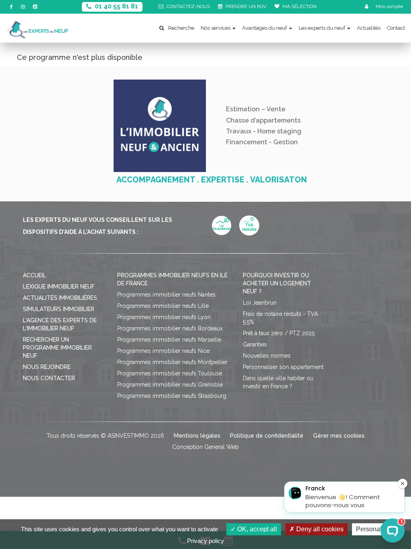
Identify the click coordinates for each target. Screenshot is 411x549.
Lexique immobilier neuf (59, 286)
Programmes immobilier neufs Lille (163, 306)
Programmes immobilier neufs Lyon (164, 317)
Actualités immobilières (60, 298)
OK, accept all (256, 529)
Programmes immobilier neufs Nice (163, 351)
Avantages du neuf (264, 28)
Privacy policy (205, 540)
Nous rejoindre (47, 367)
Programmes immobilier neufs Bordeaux (170, 328)
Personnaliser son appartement (283, 367)
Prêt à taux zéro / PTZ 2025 (279, 333)
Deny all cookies (319, 529)
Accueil (34, 275)
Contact (396, 28)
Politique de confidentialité (266, 435)
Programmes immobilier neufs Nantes (166, 294)
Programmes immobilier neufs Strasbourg (171, 396)
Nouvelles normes (267, 355)
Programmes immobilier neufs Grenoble (170, 384)
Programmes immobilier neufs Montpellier (172, 362)
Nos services (215, 28)
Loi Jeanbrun (260, 302)
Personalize (373, 529)
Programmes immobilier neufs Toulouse (169, 373)
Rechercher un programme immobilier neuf (57, 347)
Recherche (181, 28)
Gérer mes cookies (338, 435)
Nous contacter (49, 378)
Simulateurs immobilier (58, 309)
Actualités (368, 28)
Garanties (255, 344)
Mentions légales (197, 435)
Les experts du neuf (322, 28)
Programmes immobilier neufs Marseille (169, 339)
